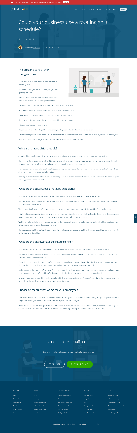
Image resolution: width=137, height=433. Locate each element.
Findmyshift (41, 424)
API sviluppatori (88, 395)
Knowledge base (38, 399)
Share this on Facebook (22, 38)
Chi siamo (16, 413)
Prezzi (90, 9)
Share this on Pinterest (29, 38)
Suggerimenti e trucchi (40, 409)
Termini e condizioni (113, 395)
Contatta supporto (39, 413)
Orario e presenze (63, 399)
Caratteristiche (78, 9)
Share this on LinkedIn (26, 38)
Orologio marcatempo (90, 406)
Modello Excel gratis (89, 413)
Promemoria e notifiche (64, 406)
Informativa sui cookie (114, 402)
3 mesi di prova (17, 409)
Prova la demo (79, 364)
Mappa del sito (112, 409)
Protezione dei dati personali (116, 406)
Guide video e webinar (40, 402)
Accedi (115, 9)
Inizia (123, 9)
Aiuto (99, 9)
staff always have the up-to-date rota (39, 281)
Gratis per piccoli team (64, 413)
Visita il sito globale (113, 413)
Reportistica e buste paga (65, 402)
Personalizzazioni (88, 409)
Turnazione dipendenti (64, 395)
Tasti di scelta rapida (39, 406)
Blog (85, 402)
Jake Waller (36, 48)
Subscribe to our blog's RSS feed (33, 38)
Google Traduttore (55, 2)
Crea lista (54, 364)
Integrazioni (87, 399)
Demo (108, 9)
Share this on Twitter (19, 38)
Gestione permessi (63, 409)
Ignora (66, 2)
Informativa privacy (113, 399)
